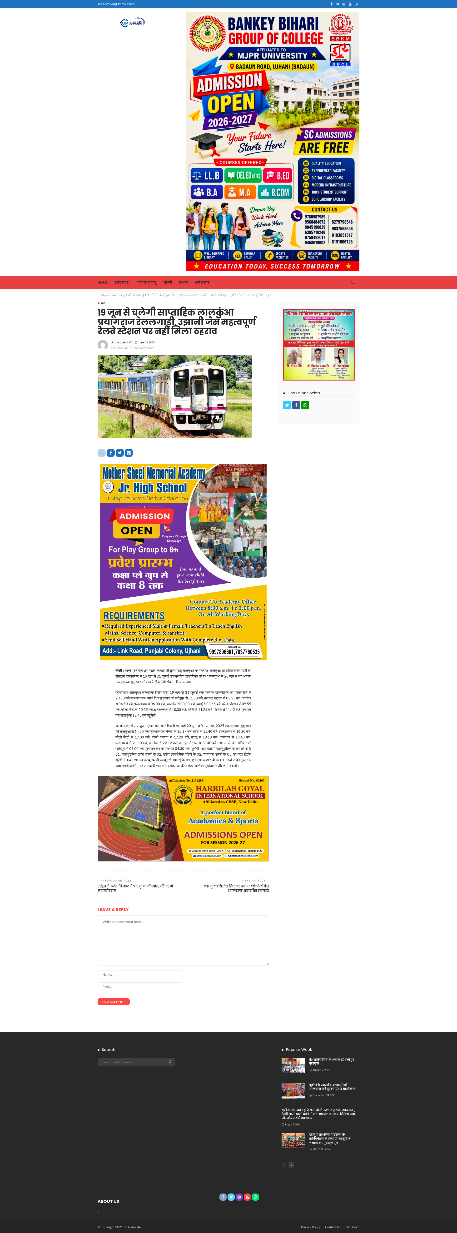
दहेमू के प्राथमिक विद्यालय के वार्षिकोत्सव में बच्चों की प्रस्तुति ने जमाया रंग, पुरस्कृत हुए (330, 1139)
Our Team (352, 1227)
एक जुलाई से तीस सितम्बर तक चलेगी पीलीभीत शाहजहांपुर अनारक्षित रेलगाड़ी (236, 888)
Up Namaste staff (121, 342)
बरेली (168, 282)
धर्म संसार (202, 282)
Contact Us (333, 1227)
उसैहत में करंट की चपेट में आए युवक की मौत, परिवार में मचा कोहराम (135, 888)
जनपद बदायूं (146, 282)
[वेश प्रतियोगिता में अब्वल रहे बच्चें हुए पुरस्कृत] (293, 1065)
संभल (183, 282)
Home (102, 282)
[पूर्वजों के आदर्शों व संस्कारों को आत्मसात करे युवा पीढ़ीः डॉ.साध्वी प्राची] (293, 1091)
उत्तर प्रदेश (121, 282)
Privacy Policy (310, 1227)
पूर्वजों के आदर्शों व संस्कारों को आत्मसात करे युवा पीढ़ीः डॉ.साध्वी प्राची (332, 1087)
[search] (353, 282)
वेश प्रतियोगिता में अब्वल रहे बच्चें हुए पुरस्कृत (331, 1062)
